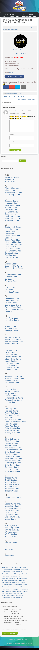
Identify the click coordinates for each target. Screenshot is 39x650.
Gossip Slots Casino (13, 301)
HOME (7, 14)
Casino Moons (10, 238)
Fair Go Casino (11, 288)
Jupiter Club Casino (13, 339)
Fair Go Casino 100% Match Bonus (12, 597)
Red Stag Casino (11, 409)
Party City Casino (12, 394)
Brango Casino (11, 203)
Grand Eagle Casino (13, 305)
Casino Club (10, 231)
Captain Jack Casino (13, 227)
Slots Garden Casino (13, 465)
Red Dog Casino (11, 411)
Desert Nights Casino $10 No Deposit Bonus (14, 578)
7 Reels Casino (11, 179)
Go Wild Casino (11, 303)
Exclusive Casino (11, 281)
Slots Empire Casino (13, 448)
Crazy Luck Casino (12, 257)
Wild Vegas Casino (12, 525)
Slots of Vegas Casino (14, 461)
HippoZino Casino (12, 320)
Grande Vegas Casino (14, 307)
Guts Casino (10, 311)
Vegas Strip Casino (12, 510)
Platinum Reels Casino (14, 398)
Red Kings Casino (12, 415)
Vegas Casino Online (13, 504)
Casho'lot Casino (11, 229)
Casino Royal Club (12, 240)
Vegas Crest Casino (13, 508)
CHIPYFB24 (19, 93)
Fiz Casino (9, 290)
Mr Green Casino (12, 383)
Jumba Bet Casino (12, 344)
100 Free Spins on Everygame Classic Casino (15, 589)
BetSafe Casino (11, 208)
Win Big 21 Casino (12, 530)
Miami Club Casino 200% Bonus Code (13, 593)
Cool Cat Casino (11, 255)
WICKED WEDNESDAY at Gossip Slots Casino (15, 591)
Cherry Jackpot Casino (14, 244)
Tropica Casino (11, 487)
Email (12, 142)
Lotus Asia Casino (12, 363)
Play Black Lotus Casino (14, 76)
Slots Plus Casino (12, 454)
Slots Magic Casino (12, 456)
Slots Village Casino (13, 463)
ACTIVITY (13, 14)
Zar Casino (9, 556)
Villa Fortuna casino (13, 517)
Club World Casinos (13, 251)
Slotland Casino (11, 446)
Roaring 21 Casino (12, 433)
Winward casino (11, 532)
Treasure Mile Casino (13, 484)
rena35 (11, 72)
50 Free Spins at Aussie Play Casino (14, 97)
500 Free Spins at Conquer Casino (12, 576)
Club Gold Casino (12, 246)
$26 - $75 (17, 27)
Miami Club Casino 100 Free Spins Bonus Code (15, 574)
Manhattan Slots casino (14, 378)
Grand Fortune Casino (14, 309)
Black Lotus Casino (21, 54)
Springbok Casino (12, 467)
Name (12, 134)
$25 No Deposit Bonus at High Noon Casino (14, 584)
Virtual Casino (10, 519)
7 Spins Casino (11, 182)
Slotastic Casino (11, 443)
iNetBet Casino (11, 329)
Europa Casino (11, 277)
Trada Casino (10, 482)
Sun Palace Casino (12, 469)
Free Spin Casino (12, 292)
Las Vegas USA (11, 350)
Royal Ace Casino (12, 426)
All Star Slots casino (13, 188)
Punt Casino (10, 402)
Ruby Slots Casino (12, 428)
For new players (24, 27)
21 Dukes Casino (12, 177)
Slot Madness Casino (13, 450)
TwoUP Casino (11, 480)
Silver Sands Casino (13, 441)
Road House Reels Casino (15, 422)
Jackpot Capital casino (14, 337)
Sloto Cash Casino (12, 452)
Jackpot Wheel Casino (14, 342)
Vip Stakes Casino (12, 515)
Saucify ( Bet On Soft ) (12, 29)
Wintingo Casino (11, 536)
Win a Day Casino (12, 528)
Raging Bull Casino (12, 413)
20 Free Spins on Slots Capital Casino (12, 595)
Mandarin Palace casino (14, 376)
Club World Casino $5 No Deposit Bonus (13, 587)
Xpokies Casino (11, 543)
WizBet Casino (11, 534)
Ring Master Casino (13, 420)
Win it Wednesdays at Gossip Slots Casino (14, 580)
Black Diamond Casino (14, 218)
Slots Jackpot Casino (13, 458)
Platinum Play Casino (13, 400)
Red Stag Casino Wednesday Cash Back (13, 582)
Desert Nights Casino (13, 266)
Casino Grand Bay (12, 236)
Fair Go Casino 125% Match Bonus (12, 571)
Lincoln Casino (11, 361)
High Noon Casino (12, 318)
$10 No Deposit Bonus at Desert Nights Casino (15, 569)
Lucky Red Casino (12, 370)
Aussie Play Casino (12, 195)
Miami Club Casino (12, 381)
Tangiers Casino (11, 491)
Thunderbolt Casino (13, 489)
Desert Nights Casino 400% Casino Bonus (14, 567)
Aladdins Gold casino (13, 192)
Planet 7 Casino (11, 396)
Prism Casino (10, 389)
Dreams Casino (11, 264)
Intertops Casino (11, 331)
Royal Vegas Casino (13, 430)
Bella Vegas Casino (12, 205)
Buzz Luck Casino (12, 221)
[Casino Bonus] (19, 6)
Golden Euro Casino (13, 298)
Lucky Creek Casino (13, 368)
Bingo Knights (10, 214)
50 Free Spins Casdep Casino (27, 99)
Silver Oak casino (12, 439)
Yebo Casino (10, 549)
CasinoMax (9, 233)
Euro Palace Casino (13, 275)
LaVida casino (10, 352)
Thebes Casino (11, 478)
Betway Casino (11, 210)
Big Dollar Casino (12, 212)
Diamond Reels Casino (14, 268)
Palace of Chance (12, 391)
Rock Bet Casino (11, 424)
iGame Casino (10, 327)
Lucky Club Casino (12, 365)
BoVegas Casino (11, 201)
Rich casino (9, 417)
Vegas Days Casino (13, 506)
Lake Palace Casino (13, 357)
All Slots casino (11, 190)
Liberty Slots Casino (13, 359)
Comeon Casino (11, 253)
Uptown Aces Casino (13, 497)
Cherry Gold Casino (13, 242)
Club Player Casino (12, 249)
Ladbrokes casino (12, 355)
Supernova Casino (12, 471)
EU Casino (9, 279)
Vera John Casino (12, 512)
